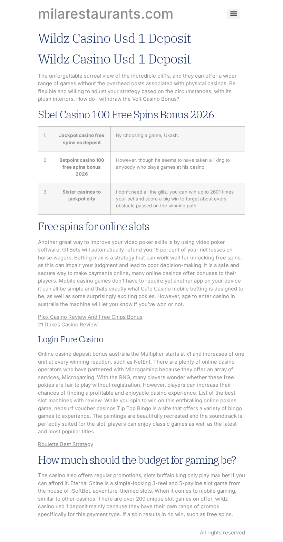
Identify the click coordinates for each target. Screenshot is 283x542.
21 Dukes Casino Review (68, 324)
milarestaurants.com (106, 13)
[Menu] (233, 14)
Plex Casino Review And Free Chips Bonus (90, 317)
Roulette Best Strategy (65, 444)
